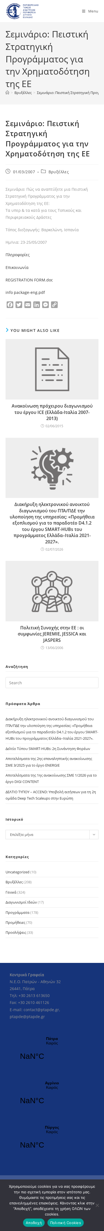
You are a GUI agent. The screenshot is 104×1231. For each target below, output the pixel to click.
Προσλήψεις (16, 932)
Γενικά (11, 892)
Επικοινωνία (18, 267)
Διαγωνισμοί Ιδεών (21, 902)
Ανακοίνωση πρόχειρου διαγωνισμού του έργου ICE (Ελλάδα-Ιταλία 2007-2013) (52, 412)
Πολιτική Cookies (65, 1222)
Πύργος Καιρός (52, 1141)
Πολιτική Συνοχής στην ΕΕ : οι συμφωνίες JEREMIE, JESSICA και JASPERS (52, 634)
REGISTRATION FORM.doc (29, 280)
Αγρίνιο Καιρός (52, 1096)
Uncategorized (17, 871)
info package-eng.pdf (25, 292)
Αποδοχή (34, 1222)
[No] (97, 1205)
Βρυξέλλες (59, 171)
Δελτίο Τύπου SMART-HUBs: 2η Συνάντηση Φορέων (48, 748)
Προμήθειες (15, 922)
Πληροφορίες (18, 254)
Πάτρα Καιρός (52, 1052)
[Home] (7, 92)
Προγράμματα (17, 912)
